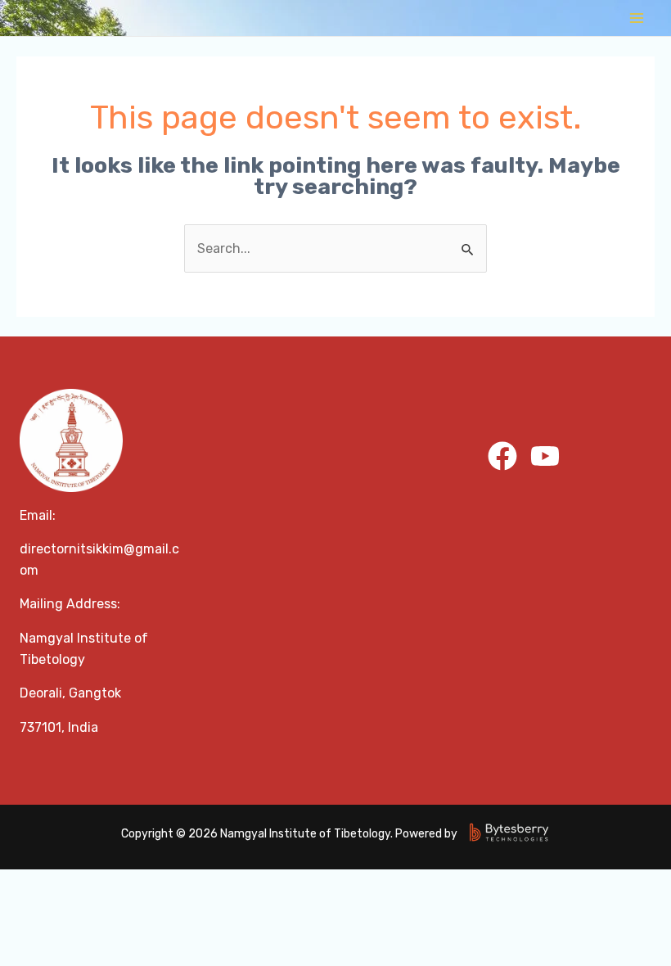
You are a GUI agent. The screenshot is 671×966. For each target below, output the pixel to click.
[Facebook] (502, 456)
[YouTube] (545, 456)
